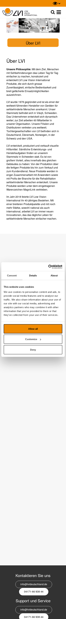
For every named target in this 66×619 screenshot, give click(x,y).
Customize (31, 339)
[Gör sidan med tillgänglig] (56, 3)
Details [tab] (33, 275)
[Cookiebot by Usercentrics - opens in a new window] (48, 267)
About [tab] (54, 275)
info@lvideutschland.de (33, 584)
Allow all (33, 328)
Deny (33, 349)
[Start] (19, 12)
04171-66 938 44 (33, 591)
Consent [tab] (12, 275)
